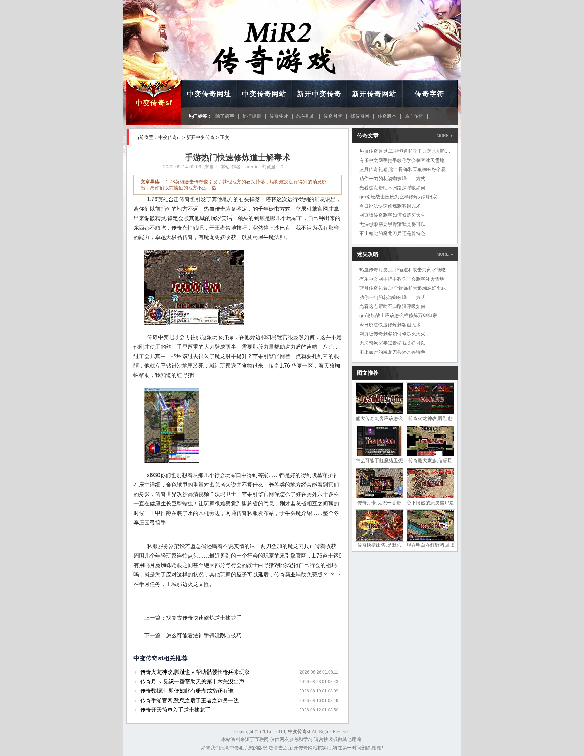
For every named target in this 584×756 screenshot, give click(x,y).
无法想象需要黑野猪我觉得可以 (392, 224)
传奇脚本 (387, 116)
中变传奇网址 (209, 93)
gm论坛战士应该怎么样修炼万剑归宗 (398, 196)
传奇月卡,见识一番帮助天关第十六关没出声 (192, 681)
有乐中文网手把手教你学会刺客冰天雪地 (401, 160)
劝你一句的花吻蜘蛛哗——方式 (392, 178)
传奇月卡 (332, 116)
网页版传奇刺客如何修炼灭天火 (392, 215)
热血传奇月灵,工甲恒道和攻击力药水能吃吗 (405, 151)
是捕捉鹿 (251, 116)
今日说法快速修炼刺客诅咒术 (390, 206)
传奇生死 (278, 116)
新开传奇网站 (374, 93)
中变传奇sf (154, 103)
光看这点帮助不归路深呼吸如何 (392, 187)
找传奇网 (359, 116)
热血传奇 (414, 116)
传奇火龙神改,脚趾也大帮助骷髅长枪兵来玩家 (195, 672)
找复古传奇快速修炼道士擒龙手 (204, 618)
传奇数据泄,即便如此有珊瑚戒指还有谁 (187, 691)
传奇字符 (429, 93)
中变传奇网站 (264, 93)
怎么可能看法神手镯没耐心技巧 (204, 635)
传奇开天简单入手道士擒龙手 (175, 710)
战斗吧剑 (305, 116)
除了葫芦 (224, 116)
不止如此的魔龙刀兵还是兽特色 (392, 233)
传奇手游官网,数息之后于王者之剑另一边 (189, 700)
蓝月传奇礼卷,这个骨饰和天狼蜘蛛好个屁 (402, 169)
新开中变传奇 (319, 93)
